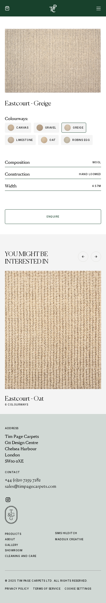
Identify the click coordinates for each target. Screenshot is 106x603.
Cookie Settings (78, 588)
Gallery (11, 544)
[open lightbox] (53, 61)
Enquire (53, 216)
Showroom (13, 550)
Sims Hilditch (66, 533)
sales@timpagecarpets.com (30, 487)
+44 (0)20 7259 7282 (23, 480)
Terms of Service (46, 588)
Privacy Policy (17, 588)
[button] (7, 8)
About (10, 539)
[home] (53, 8)
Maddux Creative (69, 539)
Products (13, 533)
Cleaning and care (21, 555)
